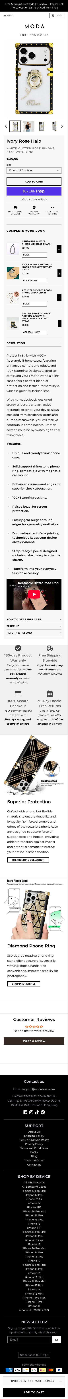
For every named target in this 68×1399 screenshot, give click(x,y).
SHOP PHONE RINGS (24, 983)
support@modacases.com (38, 1089)
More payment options (34, 199)
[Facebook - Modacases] (25, 1112)
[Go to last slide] (6, 126)
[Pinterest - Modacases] (43, 1112)
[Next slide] (61, 126)
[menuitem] (15, 126)
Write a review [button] (34, 1041)
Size (9, 165)
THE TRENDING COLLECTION (28, 860)
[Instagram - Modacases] (31, 1112)
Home (23, 35)
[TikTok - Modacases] (37, 1112)
